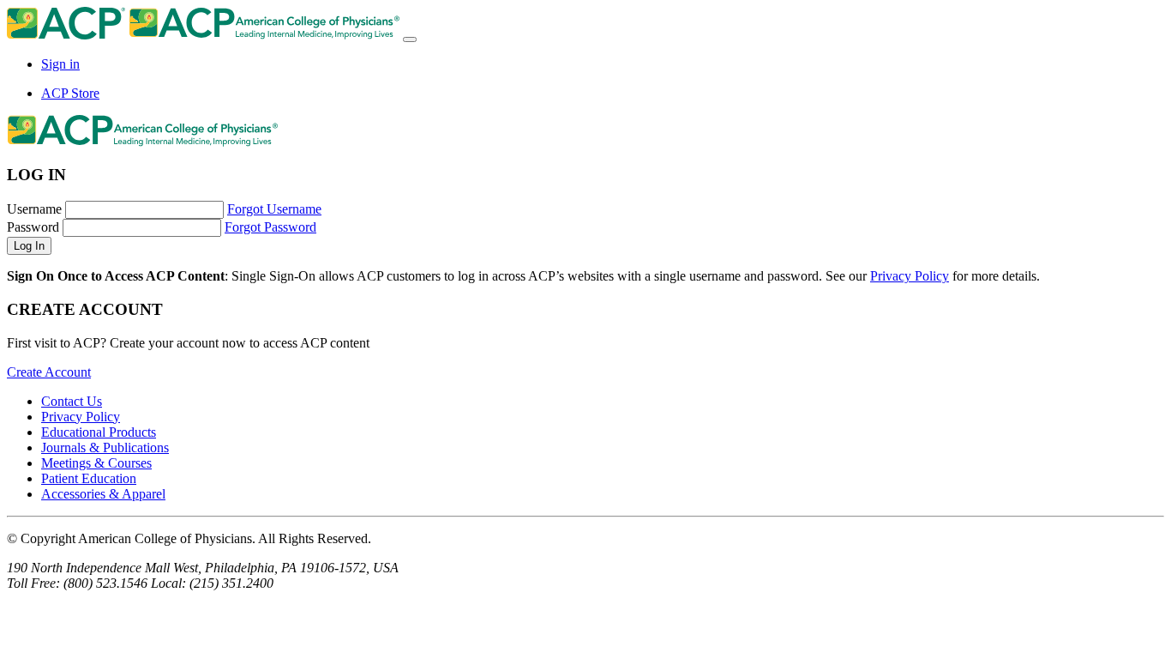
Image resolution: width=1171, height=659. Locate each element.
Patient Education (88, 478)
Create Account (49, 372)
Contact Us (71, 401)
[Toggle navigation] (410, 39)
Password (33, 227)
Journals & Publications (105, 447)
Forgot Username (274, 209)
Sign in (60, 64)
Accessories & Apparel (103, 494)
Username (34, 209)
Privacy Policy (909, 276)
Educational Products (98, 432)
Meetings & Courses (96, 463)
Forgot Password (270, 227)
